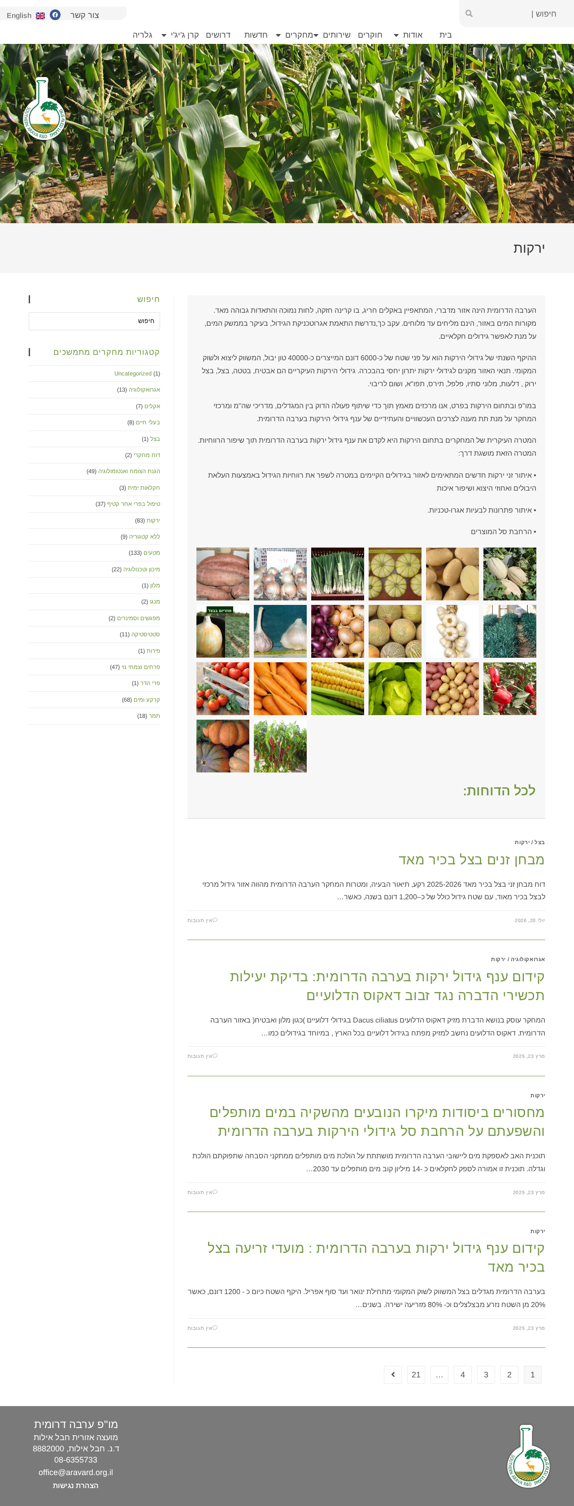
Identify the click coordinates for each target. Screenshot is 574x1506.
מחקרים (299, 34)
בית (445, 34)
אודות (412, 34)
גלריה (142, 34)
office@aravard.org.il (76, 1472)
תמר (154, 715)
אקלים (152, 406)
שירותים (337, 34)
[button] (222, 574)
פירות (153, 650)
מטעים (152, 552)
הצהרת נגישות (76, 1485)
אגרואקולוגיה (528, 959)
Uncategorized (133, 373)
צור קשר (84, 15)
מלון (155, 585)
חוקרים (370, 34)
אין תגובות (200, 920)
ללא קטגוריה (144, 536)
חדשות (256, 34)
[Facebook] (55, 14)
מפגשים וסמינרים (138, 618)
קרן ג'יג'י (185, 34)
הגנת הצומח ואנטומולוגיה (129, 471)
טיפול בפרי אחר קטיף (133, 504)
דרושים (218, 34)
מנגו (155, 601)
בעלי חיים (148, 422)
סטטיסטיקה (145, 634)
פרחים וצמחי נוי (141, 667)
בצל (540, 842)
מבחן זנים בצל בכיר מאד (472, 859)
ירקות (522, 842)
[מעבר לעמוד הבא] (393, 1375)
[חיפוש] (469, 13)
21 (416, 1374)
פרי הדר (150, 683)
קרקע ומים (147, 699)
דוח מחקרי (147, 455)
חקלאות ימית (144, 487)
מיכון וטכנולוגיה (141, 569)
